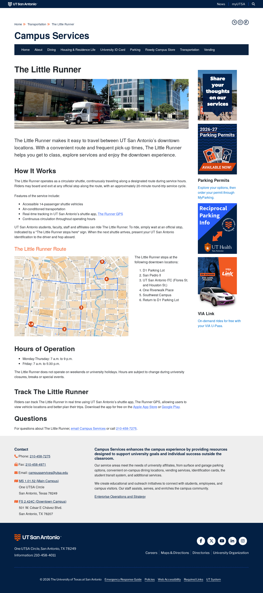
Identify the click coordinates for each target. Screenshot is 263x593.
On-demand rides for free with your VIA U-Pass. (219, 323)
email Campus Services (88, 428)
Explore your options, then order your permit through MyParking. (217, 192)
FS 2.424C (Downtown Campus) (42, 501)
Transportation (37, 24)
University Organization (231, 552)
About (38, 49)
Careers (151, 552)
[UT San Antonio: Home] (22, 4)
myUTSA (238, 4)
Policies (150, 579)
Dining (51, 49)
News (221, 4)
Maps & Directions (175, 552)
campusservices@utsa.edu (48, 472)
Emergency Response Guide (123, 579)
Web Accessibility (169, 579)
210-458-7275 (126, 428)
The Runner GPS (110, 213)
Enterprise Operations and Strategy (120, 496)
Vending (209, 49)
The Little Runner (62, 24)
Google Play (171, 406)
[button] (253, 4)
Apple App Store (145, 406)
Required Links (193, 579)
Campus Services (51, 35)
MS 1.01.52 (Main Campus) (39, 480)
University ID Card (112, 49)
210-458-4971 (35, 464)
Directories (201, 552)
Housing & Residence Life (78, 49)
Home (18, 24)
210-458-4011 (45, 554)
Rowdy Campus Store (160, 49)
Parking (135, 49)
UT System (213, 579)
